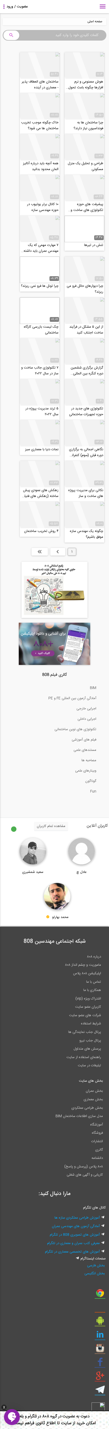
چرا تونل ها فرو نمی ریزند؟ (39, 286)
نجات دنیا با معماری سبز (41, 449)
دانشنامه (97, 1158)
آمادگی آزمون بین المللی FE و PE (72, 698)
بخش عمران (94, 1091)
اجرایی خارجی (86, 709)
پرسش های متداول (87, 1049)
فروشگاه (97, 1133)
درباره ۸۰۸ (94, 957)
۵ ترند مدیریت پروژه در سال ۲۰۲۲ (41, 411)
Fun (93, 791)
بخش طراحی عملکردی (87, 1108)
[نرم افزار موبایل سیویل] (100, 1323)
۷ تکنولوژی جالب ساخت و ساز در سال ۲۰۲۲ (39, 370)
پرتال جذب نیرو (90, 1040)
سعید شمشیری (32, 872)
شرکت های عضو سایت (85, 1015)
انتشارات (97, 1141)
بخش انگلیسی (94, 1273)
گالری (99, 1150)
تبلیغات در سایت (89, 1065)
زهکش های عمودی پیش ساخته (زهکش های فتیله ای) (40, 493)
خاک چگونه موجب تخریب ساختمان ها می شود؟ (39, 125)
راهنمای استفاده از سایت (83, 1057)
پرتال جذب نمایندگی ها (84, 1032)
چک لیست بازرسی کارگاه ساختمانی (41, 330)
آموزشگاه (96, 1125)
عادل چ (81, 872)
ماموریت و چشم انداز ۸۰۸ (83, 965)
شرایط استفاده (91, 1024)
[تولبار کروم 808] (100, 1295)
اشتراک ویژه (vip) (88, 999)
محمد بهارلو (60, 917)
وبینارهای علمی (85, 771)
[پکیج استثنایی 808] (54, 617)
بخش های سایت (91, 1081)
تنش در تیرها (93, 245)
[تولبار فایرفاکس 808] (100, 1309)
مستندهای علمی (85, 750)
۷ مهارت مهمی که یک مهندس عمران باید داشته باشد (41, 248)
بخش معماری (93, 1099)
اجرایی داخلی (87, 719)
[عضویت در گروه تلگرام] (100, 1391)
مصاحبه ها (88, 760)
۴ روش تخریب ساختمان (41, 531)
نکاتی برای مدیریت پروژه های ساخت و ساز (85, 493)
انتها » (39, 552)
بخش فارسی (96, 1265)
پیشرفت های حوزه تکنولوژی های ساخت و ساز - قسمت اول (87, 207)
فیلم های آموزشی (84, 740)
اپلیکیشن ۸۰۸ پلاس (87, 973)
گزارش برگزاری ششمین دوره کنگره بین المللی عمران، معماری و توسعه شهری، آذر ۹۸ (86, 370)
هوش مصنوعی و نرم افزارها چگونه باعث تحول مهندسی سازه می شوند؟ (85, 84)
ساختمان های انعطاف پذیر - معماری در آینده (40, 84)
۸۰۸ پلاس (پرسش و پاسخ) (83, 1167)
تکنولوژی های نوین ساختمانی (75, 729)
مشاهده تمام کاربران (51, 826)
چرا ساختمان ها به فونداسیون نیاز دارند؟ (88, 125)
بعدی (57, 552)
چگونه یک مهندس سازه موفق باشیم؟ (86, 534)
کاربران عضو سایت (88, 1007)
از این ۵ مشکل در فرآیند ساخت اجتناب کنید (86, 330)
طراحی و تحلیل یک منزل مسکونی (85, 166)
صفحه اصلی (94, 21)
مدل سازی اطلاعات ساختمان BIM (79, 1116)
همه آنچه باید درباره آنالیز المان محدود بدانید (40, 166)
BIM (93, 688)
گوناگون (90, 781)
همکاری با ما (92, 990)
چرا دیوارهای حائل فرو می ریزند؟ (85, 289)
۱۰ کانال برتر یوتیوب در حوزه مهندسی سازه (42, 207)
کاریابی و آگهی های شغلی (85, 1175)
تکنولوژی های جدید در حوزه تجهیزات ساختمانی (86, 411)
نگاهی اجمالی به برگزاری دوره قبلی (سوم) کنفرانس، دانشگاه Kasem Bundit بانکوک (84, 452)
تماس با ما (93, 982)
